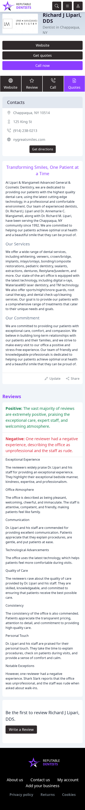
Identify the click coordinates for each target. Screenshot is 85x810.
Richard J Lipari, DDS (62, 18)
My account (67, 779)
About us (15, 779)
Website (42, 45)
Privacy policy (21, 794)
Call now (42, 65)
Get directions (42, 149)
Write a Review (21, 729)
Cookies (69, 794)
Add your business (43, 785)
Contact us (40, 779)
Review (32, 87)
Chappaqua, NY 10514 (31, 112)
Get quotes (42, 55)
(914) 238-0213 (25, 130)
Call (53, 87)
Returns (48, 794)
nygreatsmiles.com (29, 139)
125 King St (22, 121)
